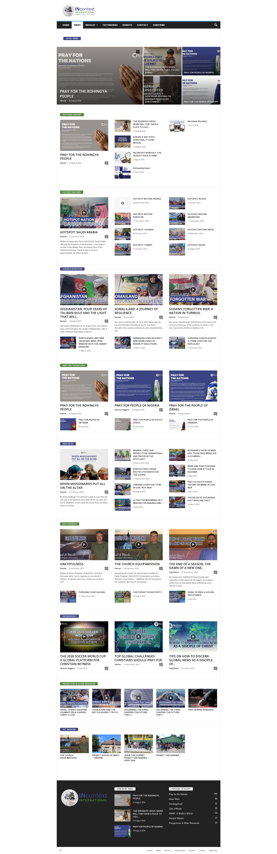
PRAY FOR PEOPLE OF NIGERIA (199, 72)
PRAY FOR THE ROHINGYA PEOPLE (83, 94)
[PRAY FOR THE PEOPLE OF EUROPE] (201, 90)
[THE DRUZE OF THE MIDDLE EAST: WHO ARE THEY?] (177, 502)
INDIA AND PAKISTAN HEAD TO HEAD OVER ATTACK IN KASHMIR (201, 469)
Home (66, 24)
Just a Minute (175, 808)
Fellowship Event (141, 168)
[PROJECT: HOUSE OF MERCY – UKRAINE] (106, 744)
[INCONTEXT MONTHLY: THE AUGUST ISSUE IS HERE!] (123, 157)
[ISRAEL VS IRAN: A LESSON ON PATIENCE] (177, 597)
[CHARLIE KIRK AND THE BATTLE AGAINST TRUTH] (106, 698)
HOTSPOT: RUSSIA (197, 198)
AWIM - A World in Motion (181, 813)
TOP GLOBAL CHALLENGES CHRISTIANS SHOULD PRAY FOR (138, 658)
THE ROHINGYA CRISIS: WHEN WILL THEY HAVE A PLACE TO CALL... (145, 124)
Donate (127, 24)
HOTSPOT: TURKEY (142, 244)
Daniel (63, 100)
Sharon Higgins (122, 409)
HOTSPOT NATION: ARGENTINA (197, 215)
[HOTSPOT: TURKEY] (123, 249)
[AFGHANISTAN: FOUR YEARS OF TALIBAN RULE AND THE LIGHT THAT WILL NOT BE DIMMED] (84, 289)
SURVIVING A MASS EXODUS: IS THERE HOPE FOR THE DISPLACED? (202, 341)
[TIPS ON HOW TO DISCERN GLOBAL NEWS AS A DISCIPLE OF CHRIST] (193, 636)
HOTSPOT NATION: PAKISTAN (143, 215)
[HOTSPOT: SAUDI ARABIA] (84, 212)
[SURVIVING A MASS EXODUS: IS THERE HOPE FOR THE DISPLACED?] (177, 343)
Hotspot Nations (176, 818)
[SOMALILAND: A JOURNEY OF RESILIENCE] (139, 289)
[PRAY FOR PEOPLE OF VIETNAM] (68, 424)
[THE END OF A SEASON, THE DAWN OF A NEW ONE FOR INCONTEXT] (193, 544)
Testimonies (110, 24)
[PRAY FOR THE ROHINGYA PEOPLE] (100, 76)
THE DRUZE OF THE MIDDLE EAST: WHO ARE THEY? (201, 499)
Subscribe (159, 24)
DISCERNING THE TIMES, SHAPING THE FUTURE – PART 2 (136, 712)
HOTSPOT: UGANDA (143, 229)
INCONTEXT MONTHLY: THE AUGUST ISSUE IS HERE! (147, 154)
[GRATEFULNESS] (84, 544)
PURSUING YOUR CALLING (92, 592)
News (77, 24)
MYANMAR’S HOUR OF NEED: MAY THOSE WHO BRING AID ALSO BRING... (202, 453)
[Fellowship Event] (123, 173)
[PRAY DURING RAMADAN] (202, 698)
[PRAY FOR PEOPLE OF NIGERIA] (201, 61)
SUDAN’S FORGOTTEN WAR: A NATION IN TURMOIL (191, 311)
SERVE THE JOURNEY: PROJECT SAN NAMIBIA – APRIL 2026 (136, 758)
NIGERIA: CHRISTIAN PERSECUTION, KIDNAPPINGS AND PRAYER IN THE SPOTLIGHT (148, 454)
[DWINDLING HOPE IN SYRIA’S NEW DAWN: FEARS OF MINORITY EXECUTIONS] (123, 343)
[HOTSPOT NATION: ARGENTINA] (177, 219)
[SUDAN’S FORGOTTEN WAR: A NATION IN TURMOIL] (193, 289)
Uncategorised (175, 804)
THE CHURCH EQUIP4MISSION (137, 564)
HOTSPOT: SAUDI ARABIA (79, 232)
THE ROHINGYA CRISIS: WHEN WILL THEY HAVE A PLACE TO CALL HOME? (162, 70)
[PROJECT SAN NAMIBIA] (170, 744)
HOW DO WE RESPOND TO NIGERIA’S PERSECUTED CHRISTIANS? (158, 99)
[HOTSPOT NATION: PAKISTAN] (123, 219)
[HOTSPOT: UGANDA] (123, 234)
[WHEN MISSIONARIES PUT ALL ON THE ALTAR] (84, 464)
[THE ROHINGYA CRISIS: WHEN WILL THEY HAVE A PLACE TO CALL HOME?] (162, 61)
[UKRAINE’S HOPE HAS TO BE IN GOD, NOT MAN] (123, 489)
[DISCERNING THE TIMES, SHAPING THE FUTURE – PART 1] (170, 698)
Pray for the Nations (178, 794)
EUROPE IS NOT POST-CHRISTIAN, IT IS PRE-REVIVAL (144, 140)
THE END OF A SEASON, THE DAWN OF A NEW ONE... (190, 566)
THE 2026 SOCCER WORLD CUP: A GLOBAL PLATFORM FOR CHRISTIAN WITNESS (83, 660)
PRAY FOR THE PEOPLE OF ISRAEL (188, 407)
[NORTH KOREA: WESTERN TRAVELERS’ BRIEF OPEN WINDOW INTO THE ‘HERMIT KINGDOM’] (68, 343)
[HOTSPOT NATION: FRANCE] (123, 203)
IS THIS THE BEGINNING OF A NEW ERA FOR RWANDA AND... (148, 501)
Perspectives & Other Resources (184, 823)
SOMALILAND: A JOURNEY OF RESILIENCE (136, 311)
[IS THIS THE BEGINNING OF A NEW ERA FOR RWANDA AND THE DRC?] (123, 505)
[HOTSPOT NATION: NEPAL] (177, 234)
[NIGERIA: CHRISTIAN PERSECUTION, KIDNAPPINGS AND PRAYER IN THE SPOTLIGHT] (123, 455)
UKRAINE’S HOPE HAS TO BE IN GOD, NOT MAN (147, 486)
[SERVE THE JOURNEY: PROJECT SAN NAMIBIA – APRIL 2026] (138, 744)
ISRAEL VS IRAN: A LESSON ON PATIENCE (201, 593)
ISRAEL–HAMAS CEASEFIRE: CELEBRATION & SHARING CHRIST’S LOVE (73, 712)
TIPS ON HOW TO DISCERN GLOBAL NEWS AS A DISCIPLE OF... (191, 660)
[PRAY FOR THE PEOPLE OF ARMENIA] (177, 424)
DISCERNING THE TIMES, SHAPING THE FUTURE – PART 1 (168, 712)
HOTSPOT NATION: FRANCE (147, 198)
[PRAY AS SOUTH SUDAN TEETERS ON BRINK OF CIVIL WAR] (177, 486)
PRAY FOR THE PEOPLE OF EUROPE (201, 101)
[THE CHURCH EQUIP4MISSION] (139, 544)
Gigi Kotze (174, 572)
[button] (215, 25)
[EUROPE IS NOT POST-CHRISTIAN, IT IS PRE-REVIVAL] (123, 142)
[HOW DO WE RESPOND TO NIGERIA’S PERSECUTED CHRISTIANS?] (162, 90)
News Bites (174, 799)
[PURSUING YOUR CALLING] (68, 597)
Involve (90, 24)
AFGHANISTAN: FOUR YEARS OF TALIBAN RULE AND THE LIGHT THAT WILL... (83, 313)
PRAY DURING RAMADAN (200, 709)
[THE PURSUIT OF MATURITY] (123, 597)
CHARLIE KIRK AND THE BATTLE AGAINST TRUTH (105, 711)
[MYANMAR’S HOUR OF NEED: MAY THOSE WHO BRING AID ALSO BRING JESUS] (177, 455)
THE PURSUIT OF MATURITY (147, 592)
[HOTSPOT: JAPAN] (177, 249)
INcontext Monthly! (197, 121)
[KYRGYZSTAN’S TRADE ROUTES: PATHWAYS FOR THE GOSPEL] (123, 473)
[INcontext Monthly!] (177, 126)
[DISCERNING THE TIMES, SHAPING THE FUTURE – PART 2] (138, 698)
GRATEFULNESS (72, 564)
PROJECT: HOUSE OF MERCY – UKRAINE (106, 756)
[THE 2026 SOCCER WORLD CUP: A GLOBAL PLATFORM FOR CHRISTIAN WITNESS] (84, 636)
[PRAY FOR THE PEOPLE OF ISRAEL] (193, 386)
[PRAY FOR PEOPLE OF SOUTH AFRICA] (123, 424)
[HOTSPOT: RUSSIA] (177, 203)
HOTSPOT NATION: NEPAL (201, 229)
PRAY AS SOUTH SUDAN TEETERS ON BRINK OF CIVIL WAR (201, 484)
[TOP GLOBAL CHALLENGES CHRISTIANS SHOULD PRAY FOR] (139, 636)
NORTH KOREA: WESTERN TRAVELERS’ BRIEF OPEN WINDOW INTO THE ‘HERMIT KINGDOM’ (93, 342)
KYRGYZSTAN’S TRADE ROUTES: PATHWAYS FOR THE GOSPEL (146, 471)
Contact (142, 24)
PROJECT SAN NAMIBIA (167, 755)
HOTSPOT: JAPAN (196, 244)
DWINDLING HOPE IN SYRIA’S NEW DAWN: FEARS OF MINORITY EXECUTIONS (147, 341)
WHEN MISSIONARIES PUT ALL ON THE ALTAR (82, 486)
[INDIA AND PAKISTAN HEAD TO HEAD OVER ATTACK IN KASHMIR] (177, 471)
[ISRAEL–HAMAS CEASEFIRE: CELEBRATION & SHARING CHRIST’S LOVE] (74, 698)
